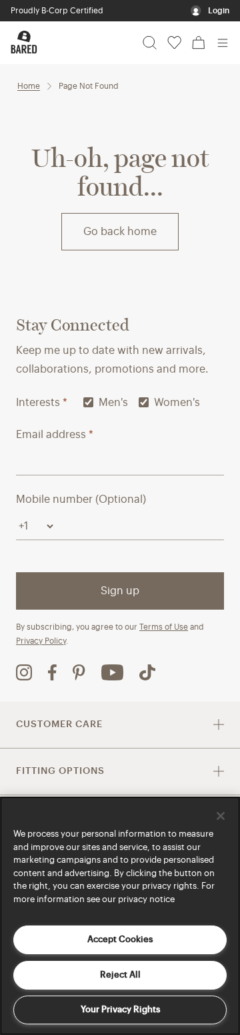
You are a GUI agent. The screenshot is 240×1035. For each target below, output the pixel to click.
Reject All (120, 974)
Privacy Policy (41, 641)
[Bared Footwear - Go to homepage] (24, 42)
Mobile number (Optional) (81, 499)
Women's (177, 402)
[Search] (150, 42)
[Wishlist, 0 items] (174, 42)
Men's (113, 402)
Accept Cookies (120, 939)
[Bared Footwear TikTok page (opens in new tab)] (147, 672)
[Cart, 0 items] (198, 42)
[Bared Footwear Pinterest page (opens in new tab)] (79, 672)
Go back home (120, 231)
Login (218, 11)
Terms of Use (163, 627)
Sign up (120, 591)
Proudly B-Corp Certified (57, 11)
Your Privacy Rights (120, 1009)
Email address (54, 434)
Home (28, 86)
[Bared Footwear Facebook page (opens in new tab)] (52, 672)
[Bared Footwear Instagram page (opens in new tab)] (24, 672)
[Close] (220, 816)
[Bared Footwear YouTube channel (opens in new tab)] (112, 672)
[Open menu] (222, 42)
